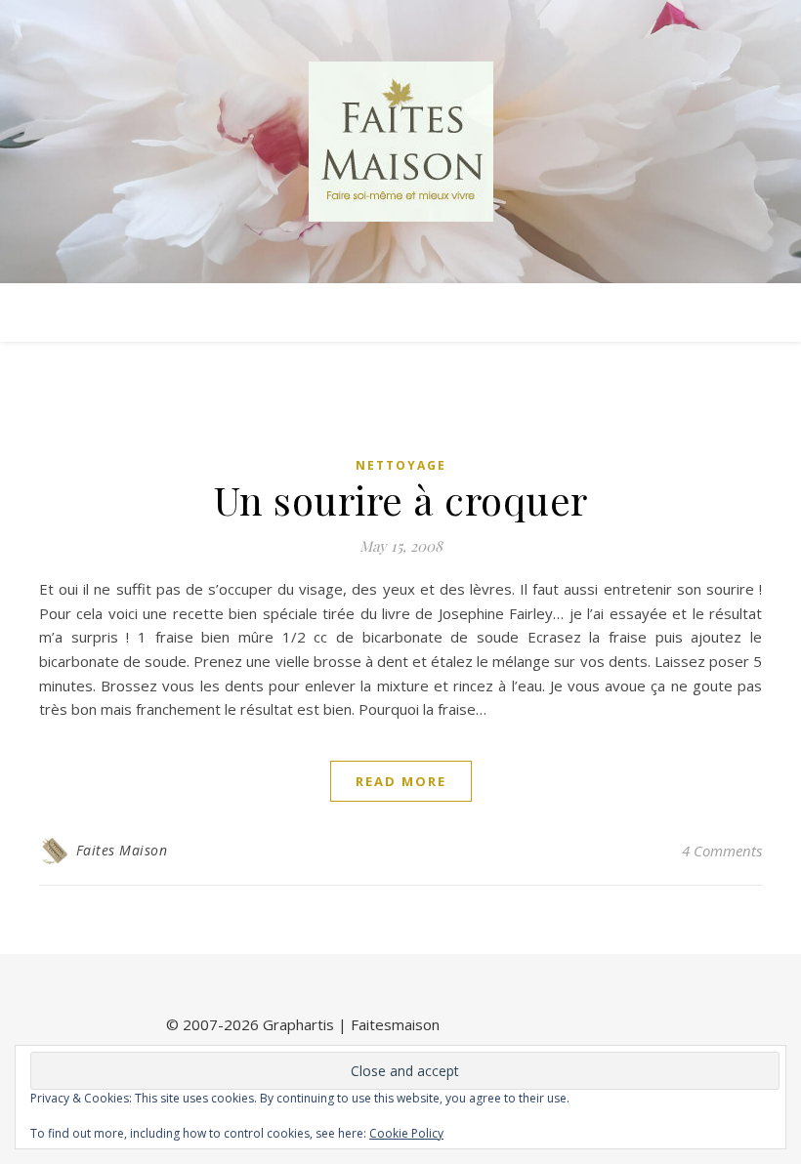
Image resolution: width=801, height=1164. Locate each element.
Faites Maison (122, 850)
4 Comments (722, 850)
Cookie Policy (406, 1133)
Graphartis (298, 1024)
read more (401, 781)
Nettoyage (401, 465)
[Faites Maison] (400, 142)
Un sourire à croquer (401, 499)
